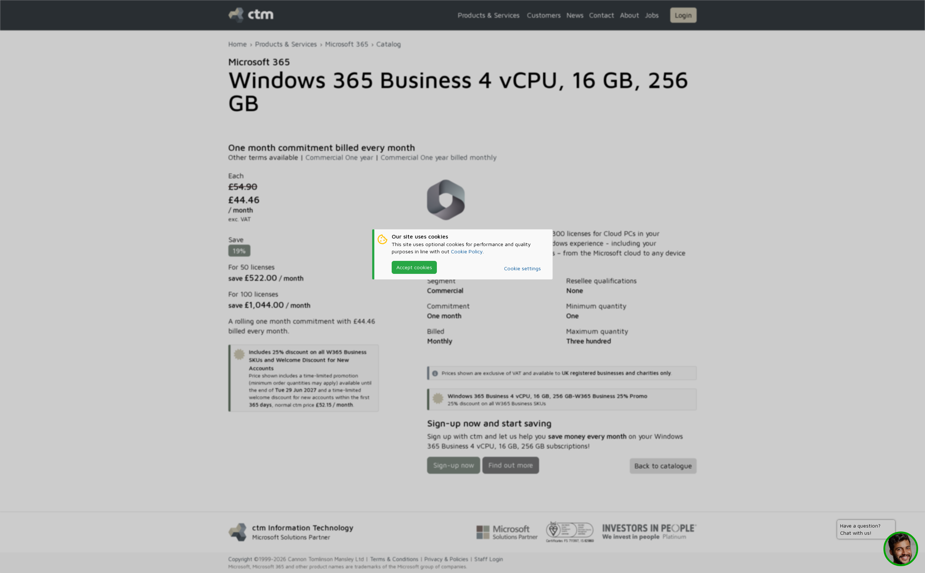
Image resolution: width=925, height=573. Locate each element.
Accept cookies (414, 267)
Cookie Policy (467, 251)
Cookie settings (522, 268)
